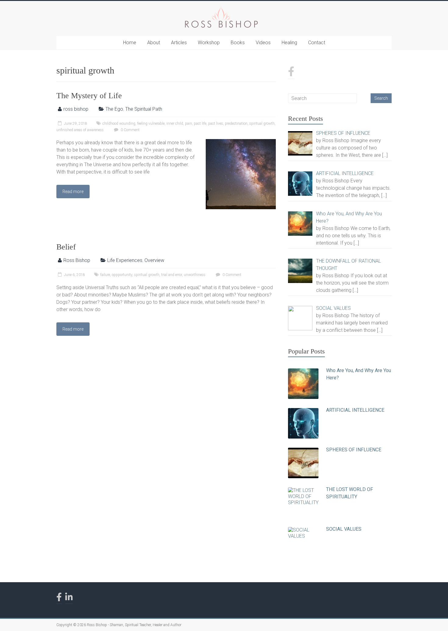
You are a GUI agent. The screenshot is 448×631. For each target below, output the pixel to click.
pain (188, 123)
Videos (263, 42)
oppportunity (122, 275)
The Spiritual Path (143, 109)
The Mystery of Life (89, 95)
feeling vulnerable (151, 123)
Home (129, 42)
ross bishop (75, 109)
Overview (154, 260)
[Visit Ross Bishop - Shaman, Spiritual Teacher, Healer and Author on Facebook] (291, 73)
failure (105, 275)
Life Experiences (124, 260)
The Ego (114, 109)
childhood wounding (118, 123)
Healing (289, 42)
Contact (316, 42)
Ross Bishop (76, 260)
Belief (66, 246)
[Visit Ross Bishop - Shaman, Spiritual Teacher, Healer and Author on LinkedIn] (69, 598)
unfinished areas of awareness (80, 130)
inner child (174, 123)
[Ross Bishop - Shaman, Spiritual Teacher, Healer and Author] (221, 8)
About (153, 42)
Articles (179, 42)
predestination (236, 123)
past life (200, 123)
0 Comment (130, 130)
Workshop (209, 42)
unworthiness (194, 275)
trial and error (171, 275)
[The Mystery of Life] (241, 142)
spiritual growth (262, 123)
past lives (215, 123)
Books (238, 42)
